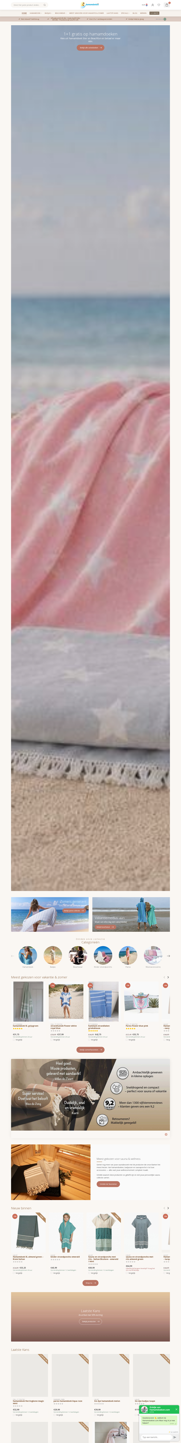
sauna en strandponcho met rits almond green (139, 1258)
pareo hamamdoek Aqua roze (68, 1401)
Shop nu (89, 1283)
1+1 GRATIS (154, 13)
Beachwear (60, 13)
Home (24, 13)
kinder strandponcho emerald (65, 1257)
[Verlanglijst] (159, 4)
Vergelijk (19, 1040)
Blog (135, 13)
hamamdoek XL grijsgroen (25, 1026)
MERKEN (143, 13)
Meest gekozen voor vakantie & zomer (86, 13)
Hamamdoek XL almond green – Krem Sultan (28, 1258)
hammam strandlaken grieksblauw (99, 1027)
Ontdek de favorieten (108, 1184)
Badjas (48, 13)
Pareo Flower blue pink (137, 1026)
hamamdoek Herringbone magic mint (28, 1402)
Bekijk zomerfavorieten (89, 1050)
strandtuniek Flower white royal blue (64, 1027)
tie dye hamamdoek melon (107, 1401)
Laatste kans (112, 13)
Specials (124, 13)
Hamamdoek (35, 13)
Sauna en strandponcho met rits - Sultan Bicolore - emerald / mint (103, 1259)
